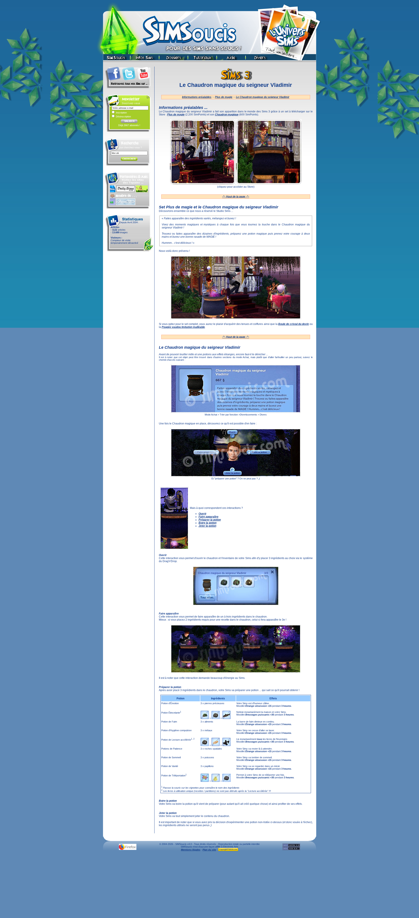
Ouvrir (202, 513)
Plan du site (209, 849)
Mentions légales (190, 849)
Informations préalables (196, 97)
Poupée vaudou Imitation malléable (183, 327)
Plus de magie (223, 97)
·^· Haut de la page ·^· (235, 196)
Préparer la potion (210, 519)
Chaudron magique (227, 114)
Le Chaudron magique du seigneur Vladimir (262, 97)
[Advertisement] (209, 885)
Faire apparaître (208, 516)
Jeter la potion (207, 525)
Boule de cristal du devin (293, 324)
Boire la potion (207, 522)
